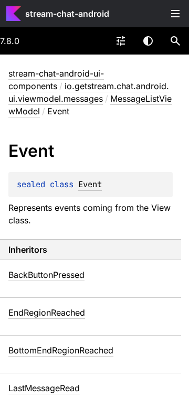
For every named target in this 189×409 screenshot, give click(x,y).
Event (90, 184)
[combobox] (120, 41)
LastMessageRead (44, 388)
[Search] (175, 41)
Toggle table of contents (175, 13)
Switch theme (148, 41)
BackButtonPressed (46, 275)
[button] (175, 41)
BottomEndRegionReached (60, 350)
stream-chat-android (67, 13)
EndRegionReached (46, 312)
